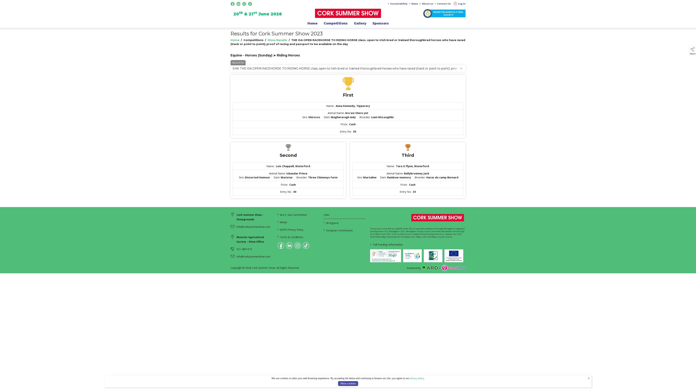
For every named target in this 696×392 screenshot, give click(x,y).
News (414, 3)
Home (312, 23)
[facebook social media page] (233, 4)
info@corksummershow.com (253, 226)
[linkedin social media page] (238, 4)
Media (282, 222)
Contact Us (444, 3)
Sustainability (398, 3)
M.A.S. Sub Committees (292, 215)
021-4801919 (244, 249)
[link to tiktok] (306, 245)
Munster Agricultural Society (448, 13)
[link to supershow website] (453, 268)
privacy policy (417, 378)
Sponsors (380, 23)
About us (427, 3)
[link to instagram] (297, 245)
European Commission (338, 230)
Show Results (277, 40)
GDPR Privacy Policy (290, 229)
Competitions (336, 23)
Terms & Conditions (290, 237)
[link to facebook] (281, 245)
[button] (692, 50)
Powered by (414, 268)
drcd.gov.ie (331, 223)
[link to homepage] (348, 13)
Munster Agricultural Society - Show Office (250, 239)
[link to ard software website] (430, 268)
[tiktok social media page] (250, 4)
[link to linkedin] (289, 245)
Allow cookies (348, 383)
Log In (461, 3)
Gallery (360, 23)
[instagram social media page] (244, 4)
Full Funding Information (386, 244)
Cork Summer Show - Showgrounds (250, 217)
